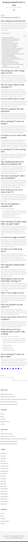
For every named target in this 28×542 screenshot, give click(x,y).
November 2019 (5, 496)
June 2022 (4, 458)
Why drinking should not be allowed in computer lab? (12, 48)
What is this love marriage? (7, 394)
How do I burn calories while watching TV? (10, 40)
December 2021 (5, 463)
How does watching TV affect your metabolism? (12, 49)
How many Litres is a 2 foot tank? (8, 396)
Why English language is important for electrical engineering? (14, 399)
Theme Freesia (21, 536)
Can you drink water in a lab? (8, 41)
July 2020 (3, 476)
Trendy (3, 424)
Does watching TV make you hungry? (9, 44)
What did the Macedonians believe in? (9, 401)
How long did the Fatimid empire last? (9, 404)
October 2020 (4, 468)
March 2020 (4, 486)
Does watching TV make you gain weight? (11, 67)
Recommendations (5, 421)
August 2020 (4, 473)
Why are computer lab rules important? (10, 43)
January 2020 (4, 491)
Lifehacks (4, 419)
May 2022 (4, 461)
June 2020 (4, 478)
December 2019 (5, 493)
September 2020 (5, 471)
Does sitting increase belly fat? (10, 17)
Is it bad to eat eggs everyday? (9, 55)
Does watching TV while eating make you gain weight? (13, 53)
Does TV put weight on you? (8, 60)
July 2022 (3, 456)
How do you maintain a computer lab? (10, 52)
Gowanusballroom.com (14, 4)
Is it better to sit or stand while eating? (9, 45)
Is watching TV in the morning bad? (9, 47)
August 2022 (4, 453)
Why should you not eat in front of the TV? (11, 51)
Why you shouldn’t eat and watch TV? (10, 61)
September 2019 (5, 501)
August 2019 (4, 504)
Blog (3, 416)
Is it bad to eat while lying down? (9, 56)
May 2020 (4, 481)
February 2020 (5, 488)
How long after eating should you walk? (10, 57)
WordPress (7, 537)
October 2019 (4, 498)
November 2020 (5, 466)
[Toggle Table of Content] (24, 36)
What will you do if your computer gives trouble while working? (13, 65)
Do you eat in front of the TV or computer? (11, 63)
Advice (3, 15)
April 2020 (4, 483)
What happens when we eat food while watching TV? (13, 59)
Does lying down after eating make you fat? (10, 39)
